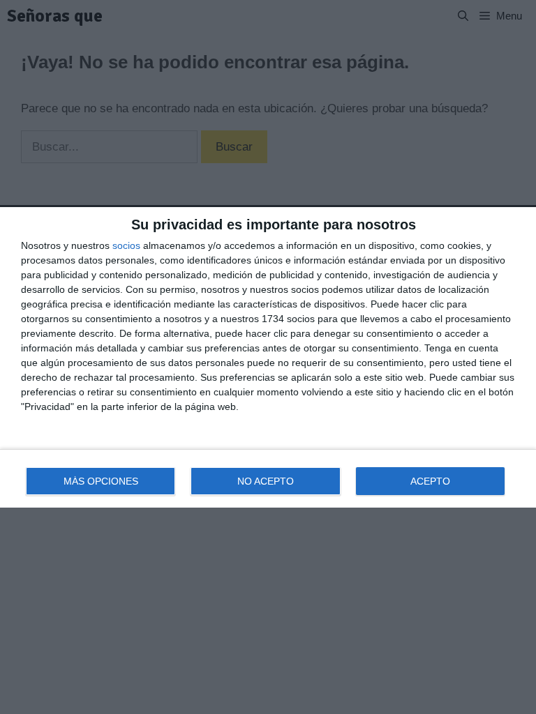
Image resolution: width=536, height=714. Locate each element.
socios (126, 245)
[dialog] (268, 357)
